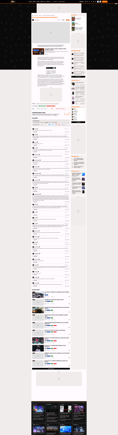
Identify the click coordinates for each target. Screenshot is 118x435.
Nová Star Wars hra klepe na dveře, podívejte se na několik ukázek (56, 315)
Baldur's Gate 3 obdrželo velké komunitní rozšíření (78, 419)
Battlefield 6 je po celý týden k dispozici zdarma (54, 299)
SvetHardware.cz (74, 176)
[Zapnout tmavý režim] (100, 1)
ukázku (56, 115)
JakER (35, 134)
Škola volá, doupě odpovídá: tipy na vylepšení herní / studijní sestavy (38, 419)
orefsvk (35, 142)
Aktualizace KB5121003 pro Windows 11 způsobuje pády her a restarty (77, 174)
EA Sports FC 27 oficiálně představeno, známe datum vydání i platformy (57, 338)
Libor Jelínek (36, 259)
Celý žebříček (78, 122)
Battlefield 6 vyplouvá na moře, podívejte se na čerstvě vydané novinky (57, 354)
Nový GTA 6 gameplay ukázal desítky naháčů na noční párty (76, 179)
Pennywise (36, 277)
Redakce (47, 54)
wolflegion (36, 271)
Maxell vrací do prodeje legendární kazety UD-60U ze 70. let (76, 191)
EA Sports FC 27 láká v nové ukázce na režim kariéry (55, 330)
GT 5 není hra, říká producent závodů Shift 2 (48, 15)
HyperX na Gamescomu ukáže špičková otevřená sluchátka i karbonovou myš (64, 416)
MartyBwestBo (36, 253)
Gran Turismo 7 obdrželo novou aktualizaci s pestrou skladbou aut (57, 292)
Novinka (40, 15)
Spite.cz (73, 181)
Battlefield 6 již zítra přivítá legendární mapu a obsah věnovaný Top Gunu (57, 308)
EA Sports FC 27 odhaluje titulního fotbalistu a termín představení (55, 346)
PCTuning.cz (74, 193)
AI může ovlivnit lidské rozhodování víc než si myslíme (65, 420)
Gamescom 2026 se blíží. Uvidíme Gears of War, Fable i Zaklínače (38, 413)
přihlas (47, 122)
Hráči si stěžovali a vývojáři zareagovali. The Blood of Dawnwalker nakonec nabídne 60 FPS (52, 414)
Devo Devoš (36, 236)
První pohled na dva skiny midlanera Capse (76, 187)
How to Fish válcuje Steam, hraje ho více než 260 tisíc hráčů (38, 416)
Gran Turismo (36, 15)
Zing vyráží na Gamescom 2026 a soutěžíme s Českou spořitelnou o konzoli (55, 49)
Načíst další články (51, 368)
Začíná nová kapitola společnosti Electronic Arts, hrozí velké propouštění (56, 323)
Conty (35, 223)
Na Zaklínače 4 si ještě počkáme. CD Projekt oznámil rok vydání (52, 418)
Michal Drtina (36, 154)
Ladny (35, 242)
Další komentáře (78, 76)
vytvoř (56, 122)
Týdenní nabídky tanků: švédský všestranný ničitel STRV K (51, 433)
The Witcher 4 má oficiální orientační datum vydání (76, 183)
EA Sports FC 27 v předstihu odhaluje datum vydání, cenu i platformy (56, 361)
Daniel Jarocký (47, 296)
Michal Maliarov (36, 173)
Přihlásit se (104, 1)
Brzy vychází (73, 15)
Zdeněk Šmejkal (36, 160)
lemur (35, 217)
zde (49, 115)
